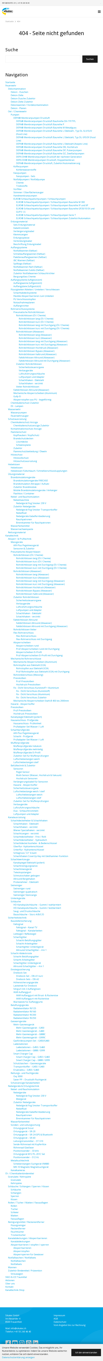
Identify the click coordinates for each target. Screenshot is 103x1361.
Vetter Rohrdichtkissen (27, 386)
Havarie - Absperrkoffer (23, 703)
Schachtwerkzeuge (20, 859)
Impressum (59, 1315)
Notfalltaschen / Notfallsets (22, 1257)
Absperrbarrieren (22, 1247)
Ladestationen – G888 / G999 (30, 1050)
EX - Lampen (17, 406)
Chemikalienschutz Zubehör (25, 402)
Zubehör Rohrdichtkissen (29, 364)
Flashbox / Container (23, 493)
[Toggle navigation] (99, 11)
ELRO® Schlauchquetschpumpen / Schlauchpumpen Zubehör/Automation (53, 218)
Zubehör (17, 448)
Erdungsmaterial (19, 221)
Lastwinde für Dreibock (25, 985)
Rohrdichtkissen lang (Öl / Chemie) (36, 318)
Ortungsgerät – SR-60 (24, 1137)
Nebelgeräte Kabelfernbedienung (33, 516)
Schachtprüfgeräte (20, 729)
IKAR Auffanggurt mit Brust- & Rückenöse (37, 995)
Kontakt (9, 1286)
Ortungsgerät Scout (23, 1128)
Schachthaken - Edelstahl (31, 380)
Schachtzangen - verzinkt (26, 833)
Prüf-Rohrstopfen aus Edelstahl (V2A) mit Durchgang (42, 671)
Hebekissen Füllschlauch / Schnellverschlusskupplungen (39, 470)
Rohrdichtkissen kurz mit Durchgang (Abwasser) (43, 344)
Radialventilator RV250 (24, 1018)
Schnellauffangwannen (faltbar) (29, 253)
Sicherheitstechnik (17, 917)
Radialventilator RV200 (24, 1014)
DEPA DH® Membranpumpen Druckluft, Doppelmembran (45, 160)
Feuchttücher (17, 1231)
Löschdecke (22, 441)
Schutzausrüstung (17, 419)
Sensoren (18, 768)
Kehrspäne (16, 1183)
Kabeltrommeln (21, 228)
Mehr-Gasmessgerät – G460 (30, 1031)
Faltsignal (18, 924)
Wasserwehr (14, 409)
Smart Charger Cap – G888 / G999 (33, 1060)
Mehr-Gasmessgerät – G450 (30, 1027)
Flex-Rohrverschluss (23, 632)
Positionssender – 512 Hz (26, 1157)
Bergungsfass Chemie (24, 276)
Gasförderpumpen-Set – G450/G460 (31, 1040)
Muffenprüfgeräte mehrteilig (28, 749)
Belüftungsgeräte (20, 1005)
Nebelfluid (21, 512)
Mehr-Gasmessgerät (23, 1024)
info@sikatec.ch (9, 3)
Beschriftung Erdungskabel (27, 244)
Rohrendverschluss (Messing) (28, 674)
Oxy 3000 (18, 1076)
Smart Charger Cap (23, 1053)
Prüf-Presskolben (25, 681)
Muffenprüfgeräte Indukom (27, 746)
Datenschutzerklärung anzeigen (18, 1357)
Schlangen (16, 1192)
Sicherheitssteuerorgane (31, 367)
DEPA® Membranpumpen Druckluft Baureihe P (40, 124)
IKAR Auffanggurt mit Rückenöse (32, 998)
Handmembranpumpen (25, 195)
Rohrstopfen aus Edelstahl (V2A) (29, 665)
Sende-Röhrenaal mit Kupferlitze (29, 1144)
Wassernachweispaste (22, 529)
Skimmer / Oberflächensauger (28, 192)
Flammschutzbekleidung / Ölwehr (30, 451)
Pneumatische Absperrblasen (25, 551)
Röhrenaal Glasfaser (23, 1147)
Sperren (15, 1196)
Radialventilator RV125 (24, 1008)
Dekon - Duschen (19, 92)
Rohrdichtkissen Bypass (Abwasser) (36, 351)
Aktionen (9, 1280)
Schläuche (16, 901)
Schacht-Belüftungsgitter (29, 940)
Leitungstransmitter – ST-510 (28, 1141)
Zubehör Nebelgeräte (24, 506)
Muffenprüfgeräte (20, 742)
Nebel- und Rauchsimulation (25, 496)
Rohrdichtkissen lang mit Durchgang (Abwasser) (43, 341)
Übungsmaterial (16, 474)
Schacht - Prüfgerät (23, 736)
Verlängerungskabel (23, 231)
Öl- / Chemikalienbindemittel (19, 1173)
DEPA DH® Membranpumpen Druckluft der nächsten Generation (49, 156)
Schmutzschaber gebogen (26, 875)
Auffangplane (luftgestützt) (27, 286)
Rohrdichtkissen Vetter (24, 629)
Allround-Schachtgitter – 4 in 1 (31, 950)
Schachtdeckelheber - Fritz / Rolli (29, 836)
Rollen (14, 1205)
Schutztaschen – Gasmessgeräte (29, 1063)
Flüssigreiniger (18, 1225)
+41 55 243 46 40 (24, 3)
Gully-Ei (17, 396)
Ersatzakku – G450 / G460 (26, 1069)
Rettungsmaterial (17, 532)
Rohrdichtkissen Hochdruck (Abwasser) (38, 347)
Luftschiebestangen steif (25, 762)
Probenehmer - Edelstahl (25, 882)
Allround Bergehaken (24, 878)
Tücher (14, 1209)
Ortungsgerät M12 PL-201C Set (29, 1154)
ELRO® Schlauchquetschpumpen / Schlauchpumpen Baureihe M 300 (50, 202)
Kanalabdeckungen (20, 1241)
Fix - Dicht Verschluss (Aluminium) (33, 694)
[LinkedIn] (35, 1344)
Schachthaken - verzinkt (31, 383)
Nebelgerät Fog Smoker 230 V (31, 503)
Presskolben (19, 678)
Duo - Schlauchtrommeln (25, 810)
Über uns (10, 1283)
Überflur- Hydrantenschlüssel (28, 846)
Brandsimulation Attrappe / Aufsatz (31, 483)
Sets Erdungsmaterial (24, 224)
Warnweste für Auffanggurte (28, 1001)
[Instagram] (21, 1344)
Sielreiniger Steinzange (25, 895)
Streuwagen (17, 1273)
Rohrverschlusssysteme (23, 308)
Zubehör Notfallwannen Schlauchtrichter (34, 273)
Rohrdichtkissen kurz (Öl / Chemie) (36, 321)
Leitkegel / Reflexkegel (24, 933)
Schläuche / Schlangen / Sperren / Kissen (28, 1186)
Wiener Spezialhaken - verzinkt (29, 830)
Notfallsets (16, 1264)
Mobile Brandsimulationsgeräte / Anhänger (35, 490)
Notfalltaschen (18, 1260)
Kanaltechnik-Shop (14, 1290)
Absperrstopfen (21, 1251)
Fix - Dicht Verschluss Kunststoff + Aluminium (36, 687)
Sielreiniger (16, 885)
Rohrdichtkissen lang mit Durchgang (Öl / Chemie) (44, 325)
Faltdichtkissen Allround (25, 619)
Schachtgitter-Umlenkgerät (30, 946)
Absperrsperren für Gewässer (28, 1254)
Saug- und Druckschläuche (26, 911)
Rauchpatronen (24, 519)
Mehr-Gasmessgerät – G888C (31, 1034)
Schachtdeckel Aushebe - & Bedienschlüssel (35, 843)
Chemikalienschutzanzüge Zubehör (31, 425)
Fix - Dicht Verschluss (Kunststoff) (33, 691)
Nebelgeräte (19, 1092)
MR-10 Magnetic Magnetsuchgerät (31, 1167)
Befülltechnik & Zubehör (23, 765)
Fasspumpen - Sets (25, 176)
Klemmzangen (20, 234)
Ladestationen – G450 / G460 (30, 1047)
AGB (56, 1318)
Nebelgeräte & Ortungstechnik (23, 1086)
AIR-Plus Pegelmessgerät (26, 545)
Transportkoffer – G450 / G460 (28, 1066)
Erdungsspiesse (21, 237)
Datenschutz (60, 1321)
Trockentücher (18, 1235)
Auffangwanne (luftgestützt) (27, 283)
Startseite (10, 82)
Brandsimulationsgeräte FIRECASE (30, 480)
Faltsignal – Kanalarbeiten (29, 930)
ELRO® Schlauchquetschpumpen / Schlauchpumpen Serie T (46, 215)
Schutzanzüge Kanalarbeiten (25, 1082)
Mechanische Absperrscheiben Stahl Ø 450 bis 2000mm (41, 700)
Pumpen (15, 114)
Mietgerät (21, 1099)
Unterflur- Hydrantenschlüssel (28, 849)
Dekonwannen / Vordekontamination (29, 104)
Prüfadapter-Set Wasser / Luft (28, 726)
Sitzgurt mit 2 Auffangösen (27, 988)
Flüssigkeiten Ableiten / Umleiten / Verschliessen (35, 289)
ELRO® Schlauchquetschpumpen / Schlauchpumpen (39, 198)
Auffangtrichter (21, 305)
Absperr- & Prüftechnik (19, 538)
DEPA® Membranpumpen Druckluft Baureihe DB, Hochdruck (47, 147)
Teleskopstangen (22, 872)
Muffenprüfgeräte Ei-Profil (26, 752)
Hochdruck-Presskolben (28, 684)
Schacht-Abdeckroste (21, 953)
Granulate (16, 1179)
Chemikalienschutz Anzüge (24, 422)
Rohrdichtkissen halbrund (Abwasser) (37, 354)
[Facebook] (8, 1344)
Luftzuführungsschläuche (32, 373)
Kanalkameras (18, 1170)
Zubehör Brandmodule (24, 487)
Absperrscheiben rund (27, 645)
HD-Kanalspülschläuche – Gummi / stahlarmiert (37, 904)
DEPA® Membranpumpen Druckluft (31, 117)
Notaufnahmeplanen (24, 302)
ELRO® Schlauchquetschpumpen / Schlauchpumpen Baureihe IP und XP (52, 205)
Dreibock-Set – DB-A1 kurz (29, 975)
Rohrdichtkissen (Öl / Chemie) (31, 315)
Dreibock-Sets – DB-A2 (27, 979)
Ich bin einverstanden (86, 1352)
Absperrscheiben (22, 642)
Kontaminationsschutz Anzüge (26, 428)
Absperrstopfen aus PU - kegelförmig (32, 399)
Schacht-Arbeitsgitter (27, 943)
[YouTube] (15, 1344)
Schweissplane (23, 444)
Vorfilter (17, 189)
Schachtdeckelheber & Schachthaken (29, 820)
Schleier (15, 1212)
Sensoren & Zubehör (23, 548)
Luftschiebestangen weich (26, 759)
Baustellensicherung (21, 920)
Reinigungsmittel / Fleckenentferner (26, 1222)
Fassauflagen (17, 1218)
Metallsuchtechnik (20, 1160)
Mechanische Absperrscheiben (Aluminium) (35, 393)
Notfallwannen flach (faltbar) (27, 266)
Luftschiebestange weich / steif (29, 791)
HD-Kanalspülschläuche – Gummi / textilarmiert (37, 907)
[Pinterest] (28, 1344)
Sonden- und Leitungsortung (25, 1124)
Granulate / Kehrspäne (19, 1176)
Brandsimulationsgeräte (23, 477)
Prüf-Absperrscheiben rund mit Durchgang (38, 648)
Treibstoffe (21, 185)
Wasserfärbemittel (20, 525)
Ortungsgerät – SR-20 (24, 1131)
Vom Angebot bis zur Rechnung (70, 1325)
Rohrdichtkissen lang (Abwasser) (35, 334)
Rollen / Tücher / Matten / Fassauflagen (28, 1202)
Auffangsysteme (19, 247)
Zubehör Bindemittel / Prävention (25, 1270)
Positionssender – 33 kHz (26, 1150)
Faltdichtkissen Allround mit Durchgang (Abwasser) (44, 360)
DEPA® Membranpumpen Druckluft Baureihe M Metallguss (46, 127)
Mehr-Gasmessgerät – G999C (31, 1037)
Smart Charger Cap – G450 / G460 (33, 1056)
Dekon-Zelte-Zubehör (22, 101)
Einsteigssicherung (20, 969)
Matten (14, 1215)
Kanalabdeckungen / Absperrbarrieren (27, 1238)
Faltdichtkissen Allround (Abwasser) (36, 357)
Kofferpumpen (20, 166)
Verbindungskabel (22, 240)
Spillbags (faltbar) (22, 263)
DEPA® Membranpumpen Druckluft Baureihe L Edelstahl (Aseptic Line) (52, 143)
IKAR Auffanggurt (22, 992)
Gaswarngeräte (18, 1021)
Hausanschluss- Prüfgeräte (24, 720)
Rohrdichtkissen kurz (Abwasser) (35, 338)
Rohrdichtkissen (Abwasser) (30, 331)
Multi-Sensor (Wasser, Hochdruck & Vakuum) (38, 775)
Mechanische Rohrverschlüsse (26, 658)
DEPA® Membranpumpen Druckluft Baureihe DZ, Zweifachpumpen (50, 153)
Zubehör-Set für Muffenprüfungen (31, 755)
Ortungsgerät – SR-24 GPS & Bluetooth (33, 1134)
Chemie (20, 182)
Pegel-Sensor (23, 771)
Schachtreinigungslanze (25, 865)
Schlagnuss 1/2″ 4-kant (24, 852)
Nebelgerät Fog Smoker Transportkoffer (36, 509)
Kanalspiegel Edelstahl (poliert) (26, 716)
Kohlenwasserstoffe (26, 169)
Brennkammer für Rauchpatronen (33, 522)
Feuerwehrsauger (20, 415)
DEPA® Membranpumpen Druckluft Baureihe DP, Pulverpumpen (49, 150)
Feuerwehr (10, 85)
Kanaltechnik (11, 535)
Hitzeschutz (17, 454)
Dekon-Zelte (17, 95)
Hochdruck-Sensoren (26, 778)
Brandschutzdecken (23, 438)
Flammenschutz (18, 432)
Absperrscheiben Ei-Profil (29, 652)
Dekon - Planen (18, 108)
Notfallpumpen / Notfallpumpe (29, 179)
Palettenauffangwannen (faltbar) (30, 257)
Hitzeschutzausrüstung (25, 461)
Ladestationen (20, 1043)
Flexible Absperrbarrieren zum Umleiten (33, 296)
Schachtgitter (20, 937)
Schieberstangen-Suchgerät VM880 (31, 1163)
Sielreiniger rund (21, 888)
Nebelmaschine (21, 500)
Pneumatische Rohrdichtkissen (28, 312)
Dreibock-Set (20, 972)
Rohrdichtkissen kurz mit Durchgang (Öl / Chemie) (44, 328)
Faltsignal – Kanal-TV (26, 927)
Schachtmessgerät (22, 869)
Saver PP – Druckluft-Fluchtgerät (29, 1079)
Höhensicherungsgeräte (25, 982)
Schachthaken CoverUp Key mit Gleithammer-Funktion (40, 856)
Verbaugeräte (26, 370)
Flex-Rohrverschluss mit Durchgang (34, 639)
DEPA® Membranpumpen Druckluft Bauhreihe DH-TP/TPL (46, 121)
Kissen (14, 1199)
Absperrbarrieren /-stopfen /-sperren (30, 1244)
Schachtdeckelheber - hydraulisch (30, 839)
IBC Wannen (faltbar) (24, 260)
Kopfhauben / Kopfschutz (26, 435)
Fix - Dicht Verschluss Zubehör (31, 697)
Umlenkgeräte (18, 898)
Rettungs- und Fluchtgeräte (24, 1073)
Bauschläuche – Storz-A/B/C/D (28, 914)
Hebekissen (14, 464)
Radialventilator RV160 (24, 1011)
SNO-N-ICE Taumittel (16, 1277)
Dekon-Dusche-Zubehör (23, 98)
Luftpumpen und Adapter (31, 376)
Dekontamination (17, 88)
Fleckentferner (18, 1228)
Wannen (12, 1267)
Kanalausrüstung (16, 817)
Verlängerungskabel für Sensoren (30, 781)
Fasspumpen (19, 172)
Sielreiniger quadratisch (25, 891)
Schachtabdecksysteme (25, 292)
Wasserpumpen (19, 412)
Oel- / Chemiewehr (17, 111)
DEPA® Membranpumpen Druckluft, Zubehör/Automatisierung (48, 163)
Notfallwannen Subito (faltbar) (28, 270)
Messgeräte (17, 542)
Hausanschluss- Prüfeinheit (27, 723)
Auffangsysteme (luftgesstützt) (26, 279)
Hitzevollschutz (21, 457)
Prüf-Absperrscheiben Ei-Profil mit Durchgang (39, 655)
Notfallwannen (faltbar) (25, 250)
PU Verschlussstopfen (24, 299)
